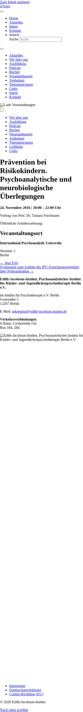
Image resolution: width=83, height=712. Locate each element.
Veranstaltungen (21, 134)
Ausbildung (17, 122)
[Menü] (2, 109)
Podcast (15, 126)
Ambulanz (16, 138)
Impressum (17, 686)
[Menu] (2, 11)
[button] (14, 710)
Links (13, 151)
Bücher (14, 130)
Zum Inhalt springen (15, 2)
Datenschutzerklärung (25, 690)
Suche (14, 39)
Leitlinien (16, 147)
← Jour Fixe (9, 263)
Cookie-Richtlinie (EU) (26, 694)
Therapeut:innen (21, 142)
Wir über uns (18, 117)
